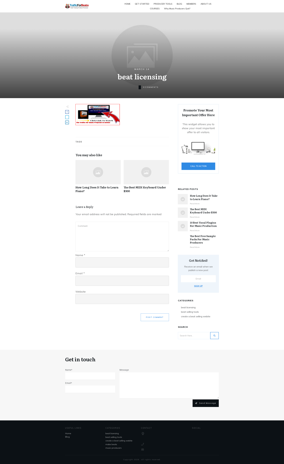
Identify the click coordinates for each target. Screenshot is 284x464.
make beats (111, 444)
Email (80, 273)
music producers (113, 448)
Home (68, 433)
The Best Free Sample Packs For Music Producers (203, 239)
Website (80, 291)
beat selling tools (190, 311)
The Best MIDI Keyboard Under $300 (146, 178)
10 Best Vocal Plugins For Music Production (203, 224)
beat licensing (188, 307)
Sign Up (198, 286)
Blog (67, 436)
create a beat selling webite (195, 316)
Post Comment (155, 317)
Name (80, 255)
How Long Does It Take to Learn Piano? (98, 178)
